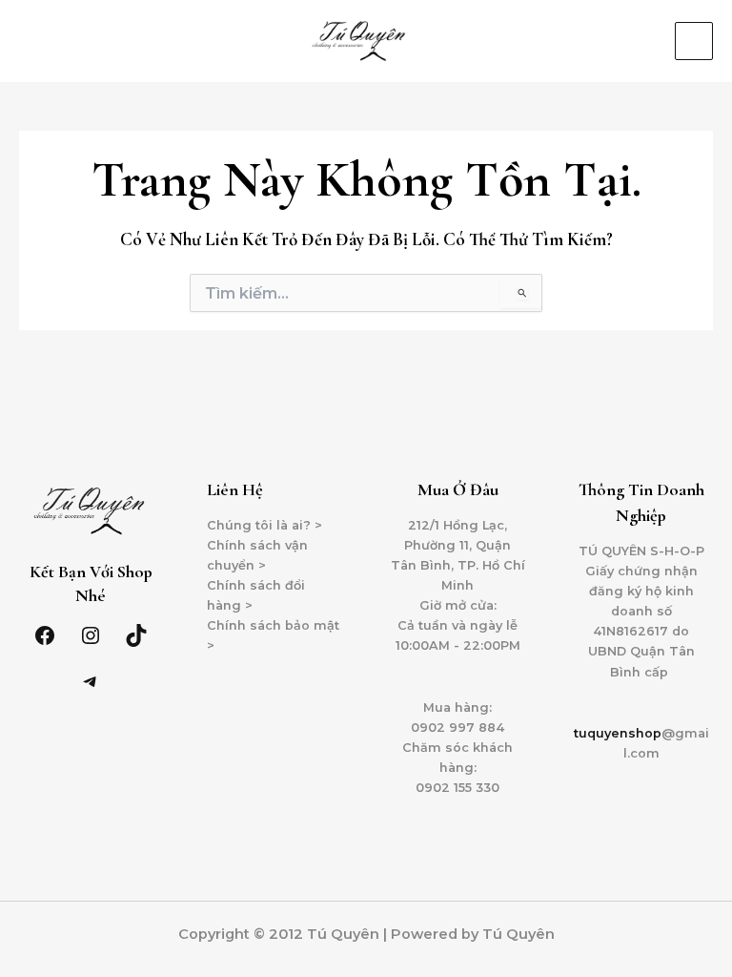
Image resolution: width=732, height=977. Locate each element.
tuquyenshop (617, 733)
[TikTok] (136, 635)
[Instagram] (90, 635)
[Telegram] (90, 681)
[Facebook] (44, 635)
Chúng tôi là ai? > (264, 525)
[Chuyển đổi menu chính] (694, 41)
